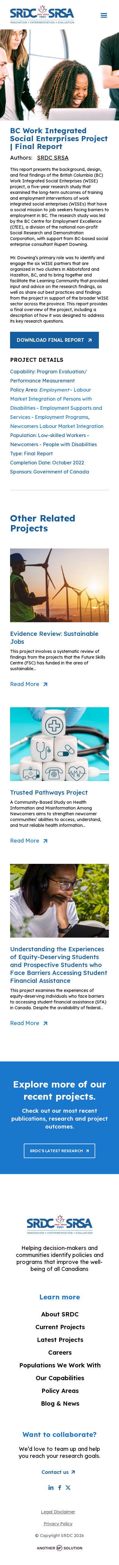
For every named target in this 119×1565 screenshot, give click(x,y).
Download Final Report (50, 340)
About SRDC (60, 1314)
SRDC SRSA (53, 157)
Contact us (55, 1472)
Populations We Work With (60, 1365)
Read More (24, 684)
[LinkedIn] (51, 1487)
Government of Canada (61, 472)
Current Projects (60, 1327)
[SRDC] (42, 14)
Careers (60, 1352)
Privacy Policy (58, 1523)
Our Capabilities (60, 1378)
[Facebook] (59, 1487)
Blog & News (60, 1403)
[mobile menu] (104, 11)
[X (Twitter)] (68, 1487)
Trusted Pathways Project (49, 792)
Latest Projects (60, 1339)
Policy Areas (60, 1390)
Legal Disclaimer (58, 1512)
